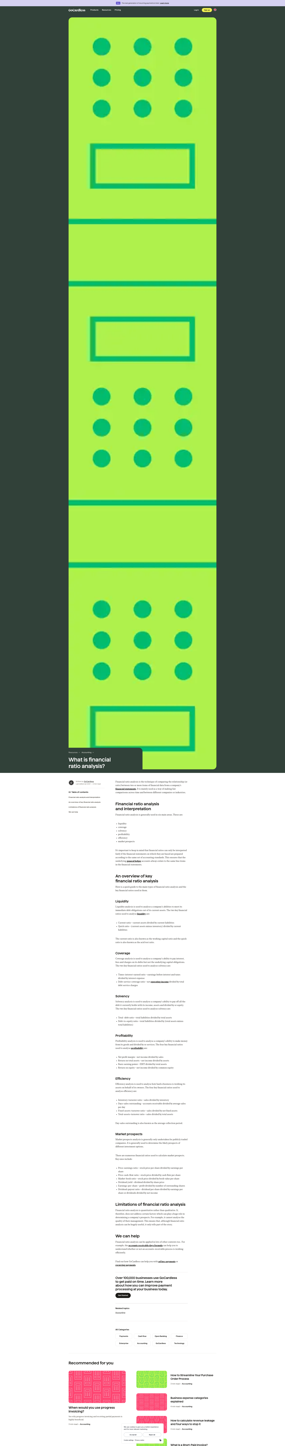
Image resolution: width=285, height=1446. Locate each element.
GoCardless (89, 781)
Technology (179, 1343)
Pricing (118, 10)
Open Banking (161, 1336)
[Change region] (215, 9)
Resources (106, 10)
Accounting (86, 752)
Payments (123, 1336)
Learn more (164, 3)
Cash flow (142, 1336)
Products (94, 10)
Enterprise (123, 1343)
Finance (179, 1336)
